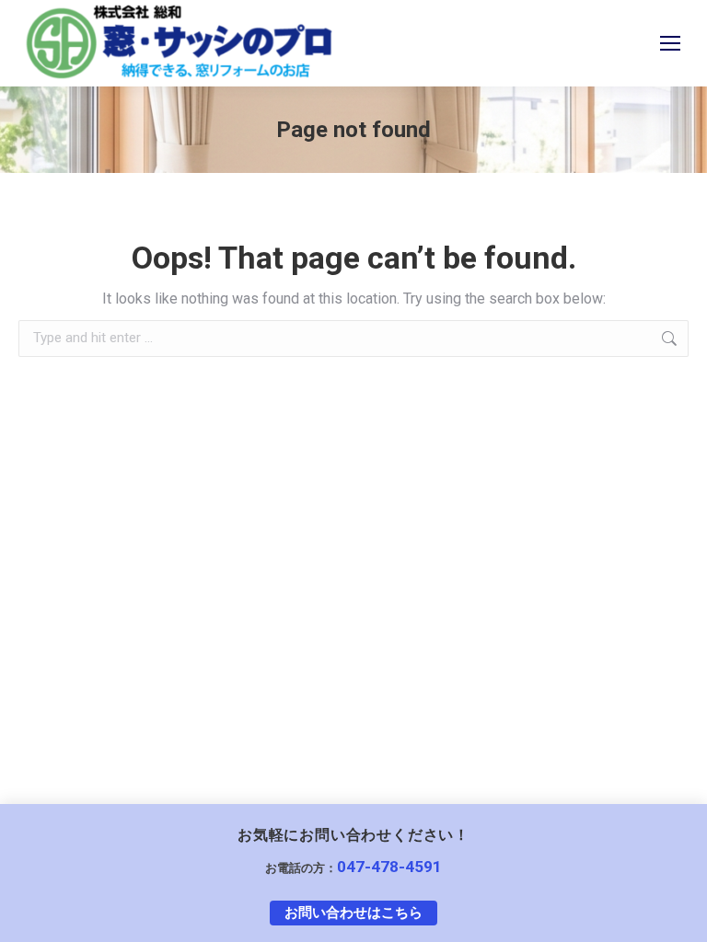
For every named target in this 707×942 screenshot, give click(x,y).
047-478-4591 (389, 866)
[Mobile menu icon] (670, 43)
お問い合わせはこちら (353, 912)
